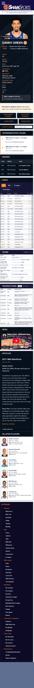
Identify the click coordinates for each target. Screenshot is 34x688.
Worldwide (7, 584)
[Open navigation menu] (3, 3)
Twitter (7, 520)
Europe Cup (9, 600)
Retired (8, 615)
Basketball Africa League (13, 603)
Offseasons (9, 545)
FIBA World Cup (10, 624)
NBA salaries (8, 560)
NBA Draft (8, 542)
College (8, 609)
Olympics (8, 621)
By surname (9, 643)
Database (6, 508)
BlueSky (8, 526)
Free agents (9, 612)
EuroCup (8, 594)
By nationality (10, 636)
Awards (8, 551)
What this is (9, 511)
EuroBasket (9, 627)
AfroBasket (9, 630)
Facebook (8, 517)
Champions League (11, 597)
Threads (8, 523)
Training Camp (10, 548)
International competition (11, 618)
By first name (9, 640)
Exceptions (9, 569)
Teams (7, 533)
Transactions (9, 554)
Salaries (8, 536)
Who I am (8, 514)
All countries (9, 588)
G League (8, 557)
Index (7, 563)
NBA (5, 529)
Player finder (8, 633)
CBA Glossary (10, 578)
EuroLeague (9, 591)
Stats (7, 539)
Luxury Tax (9, 575)
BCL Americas (10, 606)
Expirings (8, 572)
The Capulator (10, 581)
